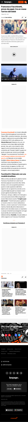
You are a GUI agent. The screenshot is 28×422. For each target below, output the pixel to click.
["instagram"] (6, 335)
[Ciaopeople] (14, 418)
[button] (25, 17)
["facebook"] (16, 335)
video (8, 273)
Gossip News (3, 273)
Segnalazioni (10, 349)
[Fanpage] (14, 378)
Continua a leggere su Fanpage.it (14, 223)
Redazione (3, 353)
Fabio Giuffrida (8, 17)
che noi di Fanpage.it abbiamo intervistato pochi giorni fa (13, 156)
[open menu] (1, 2)
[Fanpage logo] (8, 2)
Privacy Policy (18, 349)
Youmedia (3, 349)
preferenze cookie (11, 353)
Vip (10, 273)
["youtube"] (9, 335)
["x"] (12, 335)
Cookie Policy (4, 351)
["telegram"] (19, 335)
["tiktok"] (2, 335)
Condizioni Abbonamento (14, 351)
